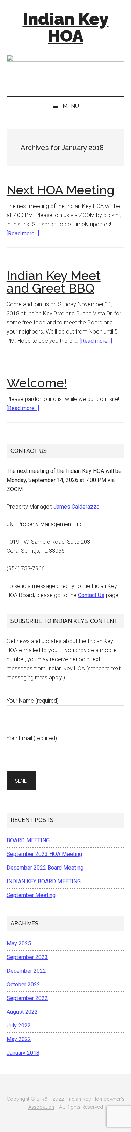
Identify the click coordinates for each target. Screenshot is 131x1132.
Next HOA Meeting (61, 189)
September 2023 (27, 957)
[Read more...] (23, 233)
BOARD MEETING (28, 840)
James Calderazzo (76, 506)
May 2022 (19, 1039)
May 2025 (19, 943)
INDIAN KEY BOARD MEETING (44, 881)
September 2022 (27, 998)
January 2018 (23, 1053)
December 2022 (26, 970)
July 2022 (19, 1025)
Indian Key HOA (66, 27)
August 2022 (22, 1012)
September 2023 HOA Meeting (44, 854)
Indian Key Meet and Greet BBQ (54, 281)
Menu (71, 106)
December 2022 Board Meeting (45, 867)
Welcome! (37, 382)
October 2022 (23, 984)
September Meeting (31, 895)
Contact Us (91, 595)
